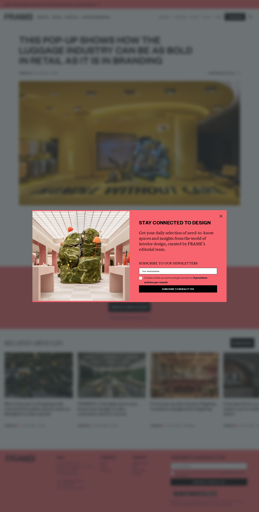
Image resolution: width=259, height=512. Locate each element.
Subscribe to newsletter (178, 289)
